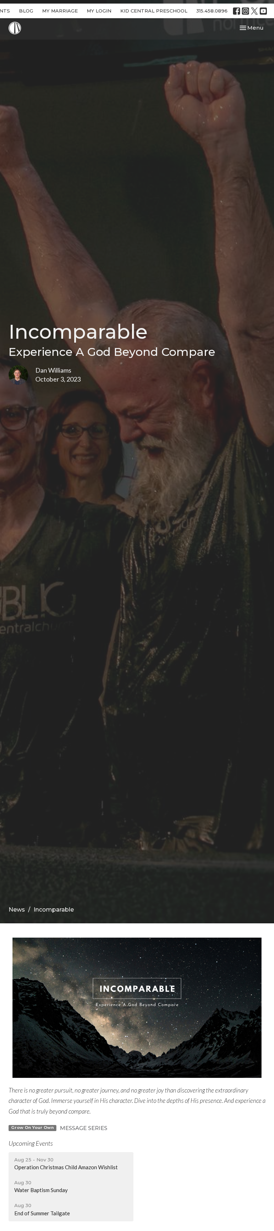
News (17, 909)
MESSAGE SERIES (83, 1128)
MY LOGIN (99, 11)
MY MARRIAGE (60, 11)
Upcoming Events (31, 1143)
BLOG (26, 11)
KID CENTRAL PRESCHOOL (153, 11)
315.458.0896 (212, 11)
